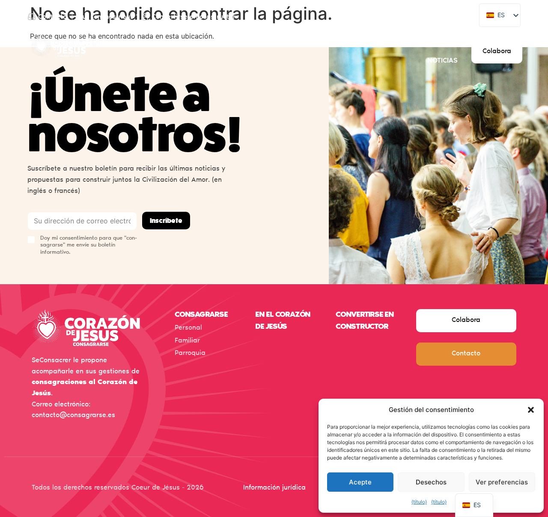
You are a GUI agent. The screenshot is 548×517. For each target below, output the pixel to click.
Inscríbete (166, 221)
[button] (531, 410)
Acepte (360, 482)
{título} (419, 502)
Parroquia (190, 353)
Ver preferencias (502, 482)
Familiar (187, 340)
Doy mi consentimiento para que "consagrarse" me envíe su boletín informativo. (88, 246)
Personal (188, 328)
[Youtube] (451, 16)
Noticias (442, 60)
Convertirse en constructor (400, 42)
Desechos (431, 482)
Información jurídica (274, 487)
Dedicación (206, 42)
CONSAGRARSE (201, 315)
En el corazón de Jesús (286, 42)
